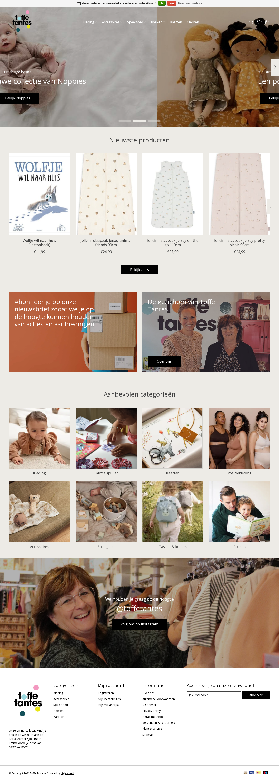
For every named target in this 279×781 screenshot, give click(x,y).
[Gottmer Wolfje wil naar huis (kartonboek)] (39, 194)
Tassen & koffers (173, 546)
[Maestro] (265, 773)
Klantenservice (152, 728)
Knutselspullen (106, 473)
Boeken (239, 546)
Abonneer (256, 695)
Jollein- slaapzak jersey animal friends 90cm (106, 242)
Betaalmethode (153, 717)
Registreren (106, 693)
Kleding (39, 473)
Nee (172, 3)
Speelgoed (106, 546)
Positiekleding (239, 473)
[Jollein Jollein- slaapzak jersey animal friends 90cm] (106, 194)
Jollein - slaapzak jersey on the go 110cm (172, 242)
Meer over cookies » (190, 3)
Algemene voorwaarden (158, 699)
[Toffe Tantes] (22, 22)
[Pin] (251, 773)
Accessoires (39, 546)
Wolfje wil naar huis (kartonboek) (39, 242)
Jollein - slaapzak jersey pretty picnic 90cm (239, 242)
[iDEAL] (258, 773)
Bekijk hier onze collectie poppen (139, 98)
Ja (162, 3)
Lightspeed (67, 773)
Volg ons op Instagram (139, 624)
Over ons (148, 693)
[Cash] (245, 773)
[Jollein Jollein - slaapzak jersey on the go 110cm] (172, 194)
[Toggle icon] (251, 22)
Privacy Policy (151, 711)
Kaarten (176, 22)
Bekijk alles (139, 269)
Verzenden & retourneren (159, 722)
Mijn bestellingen (109, 699)
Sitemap (148, 735)
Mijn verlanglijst (108, 705)
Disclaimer (149, 705)
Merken (193, 22)
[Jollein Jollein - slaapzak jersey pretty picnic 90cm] (239, 194)
